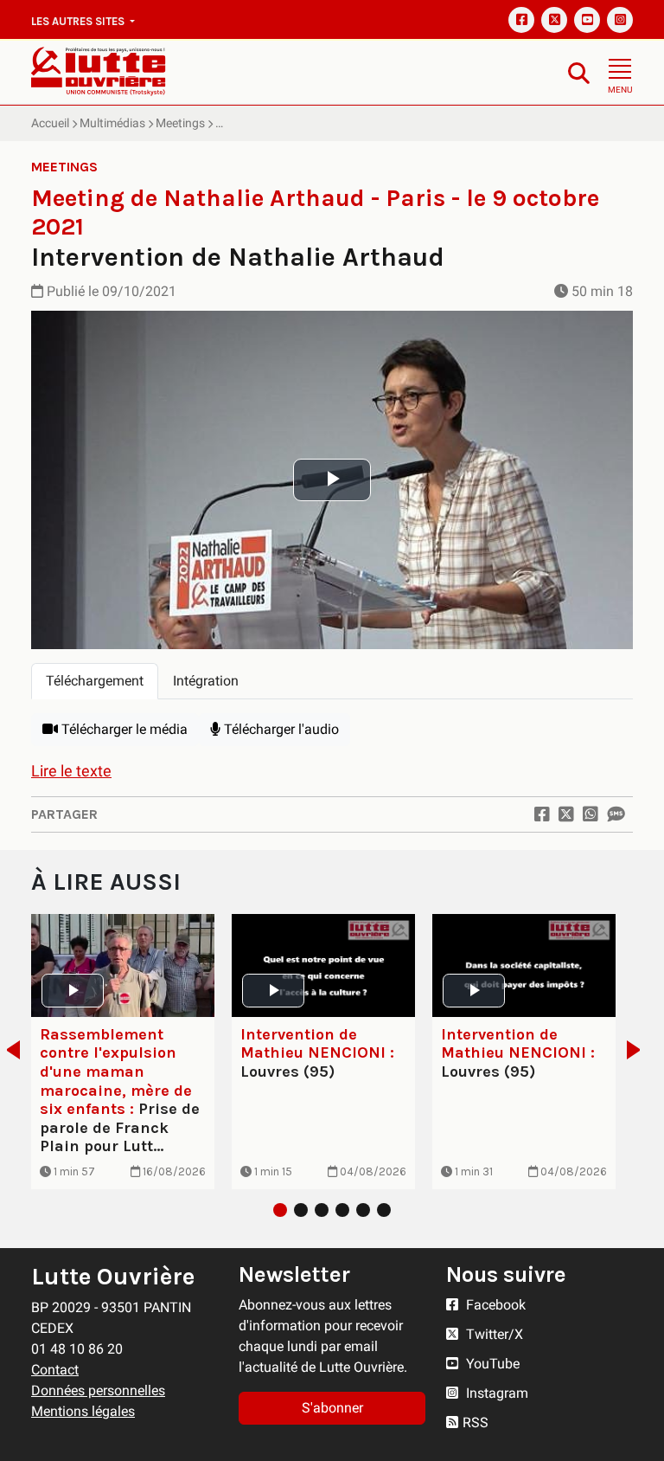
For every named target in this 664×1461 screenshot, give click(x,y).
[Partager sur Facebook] (542, 814)
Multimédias (112, 123)
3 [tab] (322, 1210)
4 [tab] (342, 1210)
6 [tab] (384, 1210)
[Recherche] (579, 72)
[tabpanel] (332, 729)
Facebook (494, 1305)
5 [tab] (363, 1210)
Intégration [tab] (206, 681)
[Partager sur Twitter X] (566, 814)
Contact (55, 1369)
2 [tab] (301, 1210)
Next (638, 1049)
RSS (475, 1422)
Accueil (50, 123)
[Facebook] (521, 20)
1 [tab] (280, 1210)
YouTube (491, 1363)
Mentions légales (83, 1411)
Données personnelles (98, 1390)
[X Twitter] (554, 20)
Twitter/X (493, 1334)
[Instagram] (620, 20)
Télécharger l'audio (279, 729)
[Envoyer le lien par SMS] (615, 814)
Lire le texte (71, 771)
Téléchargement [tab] (95, 681)
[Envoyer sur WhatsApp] (590, 814)
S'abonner (332, 1408)
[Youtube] (587, 20)
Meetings (180, 123)
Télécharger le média (123, 729)
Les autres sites (79, 21)
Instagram (495, 1393)
